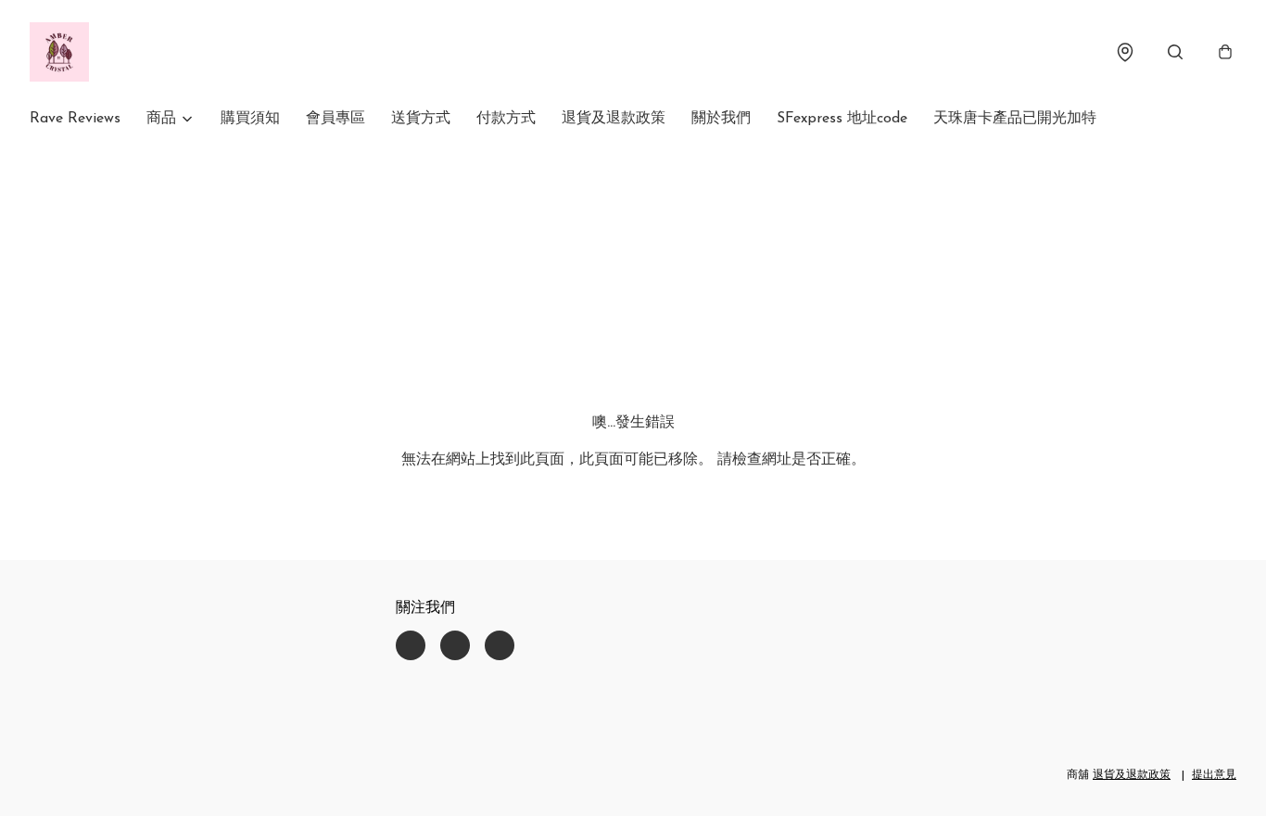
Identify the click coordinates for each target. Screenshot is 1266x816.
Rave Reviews (75, 118)
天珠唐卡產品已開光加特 (1014, 118)
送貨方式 (420, 118)
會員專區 (335, 118)
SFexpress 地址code (842, 118)
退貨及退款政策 (613, 118)
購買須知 (250, 118)
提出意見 (1214, 775)
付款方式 (506, 118)
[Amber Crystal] (59, 52)
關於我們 (721, 118)
